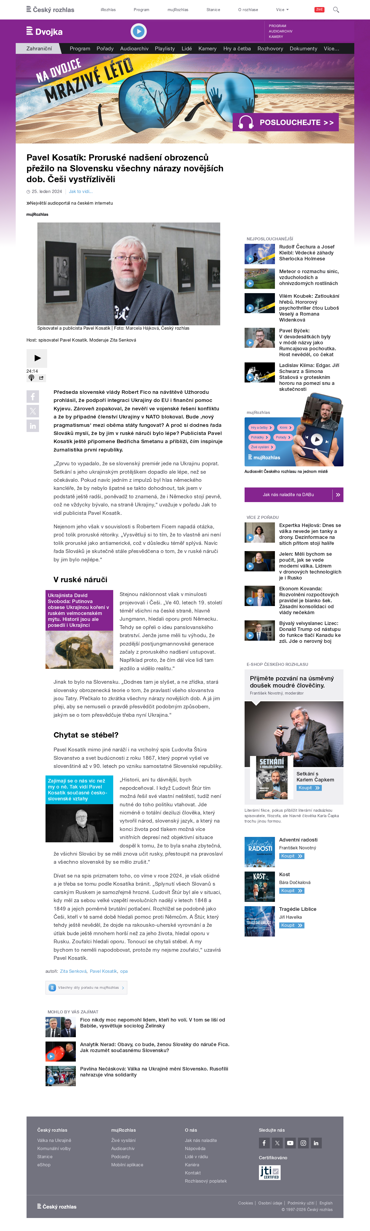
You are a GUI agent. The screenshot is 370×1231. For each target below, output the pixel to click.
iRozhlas (108, 10)
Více (331, 48)
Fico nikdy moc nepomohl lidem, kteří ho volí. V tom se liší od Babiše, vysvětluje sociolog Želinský (152, 1023)
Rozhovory (270, 48)
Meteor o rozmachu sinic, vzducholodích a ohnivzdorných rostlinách (309, 277)
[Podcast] (31, 378)
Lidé (187, 48)
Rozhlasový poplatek (206, 1181)
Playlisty (165, 48)
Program (141, 10)
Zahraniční (39, 48)
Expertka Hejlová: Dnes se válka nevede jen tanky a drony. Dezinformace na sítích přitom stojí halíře (310, 534)
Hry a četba (237, 48)
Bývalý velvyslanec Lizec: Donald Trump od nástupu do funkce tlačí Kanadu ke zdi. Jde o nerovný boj (310, 632)
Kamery (276, 37)
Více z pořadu (263, 517)
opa (124, 971)
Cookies (245, 1203)
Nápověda (195, 1148)
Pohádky (257, 437)
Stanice (213, 10)
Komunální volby (54, 1148)
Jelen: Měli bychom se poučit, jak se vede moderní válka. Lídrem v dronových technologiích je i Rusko (310, 566)
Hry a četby (259, 428)
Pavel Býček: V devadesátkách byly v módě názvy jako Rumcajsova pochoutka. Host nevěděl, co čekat (307, 342)
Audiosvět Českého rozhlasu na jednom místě (286, 471)
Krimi (283, 428)
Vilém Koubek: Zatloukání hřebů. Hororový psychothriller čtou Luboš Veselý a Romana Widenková (309, 308)
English (326, 1203)
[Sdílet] (41, 378)
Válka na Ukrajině (54, 1140)
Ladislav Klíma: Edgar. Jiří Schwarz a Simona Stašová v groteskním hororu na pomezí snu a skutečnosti (309, 377)
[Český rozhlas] (50, 9)
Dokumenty (303, 48)
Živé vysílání (260, 447)
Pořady (105, 48)
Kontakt (193, 1173)
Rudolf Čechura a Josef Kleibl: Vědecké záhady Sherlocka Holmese (307, 252)
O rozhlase (248, 10)
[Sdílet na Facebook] (33, 396)
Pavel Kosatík (103, 971)
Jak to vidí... (81, 191)
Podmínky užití (301, 1203)
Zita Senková (73, 971)
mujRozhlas (178, 10)
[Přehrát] (37, 358)
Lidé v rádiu (196, 1156)
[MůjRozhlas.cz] (37, 215)
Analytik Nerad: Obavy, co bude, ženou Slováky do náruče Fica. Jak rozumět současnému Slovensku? (154, 1047)
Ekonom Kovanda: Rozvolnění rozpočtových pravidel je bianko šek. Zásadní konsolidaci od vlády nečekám (309, 600)
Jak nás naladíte (201, 1140)
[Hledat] (336, 9)
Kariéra (192, 1164)
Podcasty (120, 1156)
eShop (43, 1164)
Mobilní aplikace (127, 1164)
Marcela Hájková (142, 328)
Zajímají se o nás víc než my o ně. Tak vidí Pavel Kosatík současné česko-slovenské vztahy (77, 789)
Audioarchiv (280, 31)
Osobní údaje (270, 1203)
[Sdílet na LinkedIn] (33, 426)
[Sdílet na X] (33, 411)
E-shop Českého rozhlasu (278, 664)
